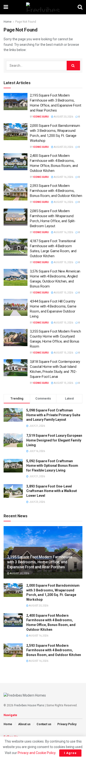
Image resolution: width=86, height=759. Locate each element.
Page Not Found (25, 21)
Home (7, 21)
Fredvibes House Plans (29, 705)
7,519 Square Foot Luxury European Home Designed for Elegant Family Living (54, 440)
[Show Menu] (6, 7)
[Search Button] (80, 7)
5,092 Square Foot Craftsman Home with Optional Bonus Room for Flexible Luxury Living (52, 465)
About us (24, 724)
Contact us (44, 724)
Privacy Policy (66, 724)
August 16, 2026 (63, 177)
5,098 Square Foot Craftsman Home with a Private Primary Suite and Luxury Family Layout (53, 414)
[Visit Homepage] (43, 7)
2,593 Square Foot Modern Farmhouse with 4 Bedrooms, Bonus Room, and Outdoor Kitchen (56, 191)
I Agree (70, 753)
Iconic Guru (41, 116)
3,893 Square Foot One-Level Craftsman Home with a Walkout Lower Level (51, 490)
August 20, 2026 (63, 116)
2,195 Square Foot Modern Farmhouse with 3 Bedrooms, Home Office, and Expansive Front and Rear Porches (39, 562)
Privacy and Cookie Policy (36, 753)
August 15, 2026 (63, 262)
